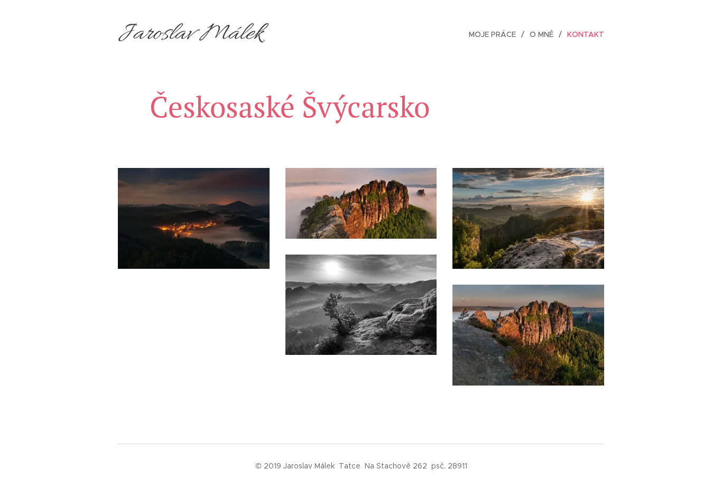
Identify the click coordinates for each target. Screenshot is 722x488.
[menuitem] (495, 34)
